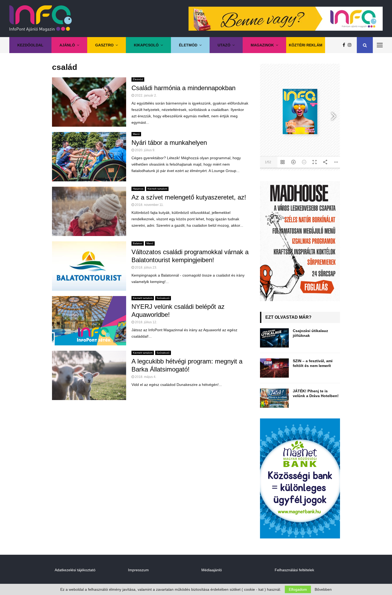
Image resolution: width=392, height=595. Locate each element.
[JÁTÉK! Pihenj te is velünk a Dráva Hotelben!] (274, 398)
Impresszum (138, 570)
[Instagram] (351, 45)
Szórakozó (163, 298)
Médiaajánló (211, 570)
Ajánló (67, 45)
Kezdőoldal (30, 45)
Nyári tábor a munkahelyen (169, 142)
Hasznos (138, 188)
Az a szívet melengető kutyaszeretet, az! (188, 197)
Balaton (137, 243)
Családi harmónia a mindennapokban (183, 87)
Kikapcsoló (146, 45)
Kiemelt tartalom (157, 188)
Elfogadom (298, 589)
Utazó (224, 45)
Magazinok (262, 45)
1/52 (268, 162)
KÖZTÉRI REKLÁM (305, 45)
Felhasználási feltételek (294, 570)
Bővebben (323, 589)
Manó (136, 134)
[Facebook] (345, 45)
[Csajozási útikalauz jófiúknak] (274, 338)
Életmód (188, 45)
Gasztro (104, 45)
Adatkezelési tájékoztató (75, 570)
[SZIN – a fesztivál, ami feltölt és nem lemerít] (274, 368)
